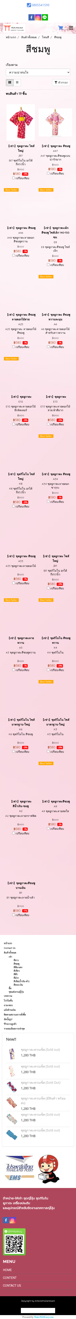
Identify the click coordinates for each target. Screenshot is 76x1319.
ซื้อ (10, 988)
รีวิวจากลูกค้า (10, 1023)
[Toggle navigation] (71, 28)
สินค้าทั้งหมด (10, 952)
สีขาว (16, 960)
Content (10, 1278)
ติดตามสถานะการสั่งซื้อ (15, 1014)
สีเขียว (17, 970)
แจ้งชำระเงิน (10, 1009)
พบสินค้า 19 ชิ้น (16, 94)
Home (7, 1270)
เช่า (10, 956)
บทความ (8, 995)
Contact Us (9, 947)
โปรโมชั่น (8, 1000)
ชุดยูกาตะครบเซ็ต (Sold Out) (40, 1082)
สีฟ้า (16, 974)
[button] (51, 28)
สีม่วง (16, 977)
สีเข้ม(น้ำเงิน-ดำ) (21, 981)
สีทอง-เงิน (18, 984)
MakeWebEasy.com (44, 1317)
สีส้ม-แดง (18, 967)
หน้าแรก (8, 943)
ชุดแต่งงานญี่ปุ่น (16, 991)
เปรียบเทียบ (22, 178)
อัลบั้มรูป (8, 1019)
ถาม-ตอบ (8, 1005)
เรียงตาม (13, 65)
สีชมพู (16, 963)
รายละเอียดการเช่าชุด (14, 1028)
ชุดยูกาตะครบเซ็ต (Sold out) (40, 1049)
